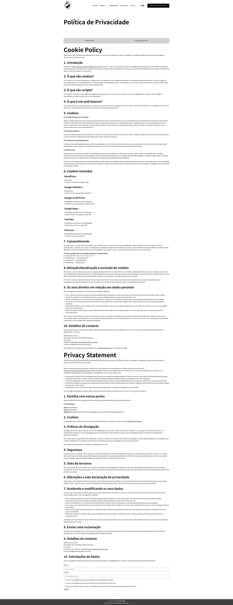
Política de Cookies (134, 421)
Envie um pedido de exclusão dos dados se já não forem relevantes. (91, 583)
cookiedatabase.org (104, 348)
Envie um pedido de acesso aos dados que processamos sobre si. (90, 580)
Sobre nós (113, 5)
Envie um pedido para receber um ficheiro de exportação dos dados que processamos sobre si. (101, 586)
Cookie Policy (89, 41)
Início (95, 5)
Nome (66, 565)
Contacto (124, 5)
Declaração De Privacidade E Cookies (116, 603)
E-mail (66, 572)
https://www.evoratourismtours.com (85, 67)
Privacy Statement (141, 41)
